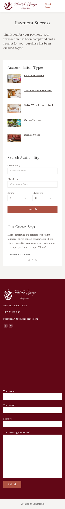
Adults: (11, 192)
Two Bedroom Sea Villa (38, 90)
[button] (29, 260)
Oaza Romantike (34, 75)
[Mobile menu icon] (59, 6)
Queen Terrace (33, 120)
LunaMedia (38, 503)
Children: (37, 192)
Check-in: (14, 165)
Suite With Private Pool (38, 105)
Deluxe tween (32, 134)
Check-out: (15, 179)
